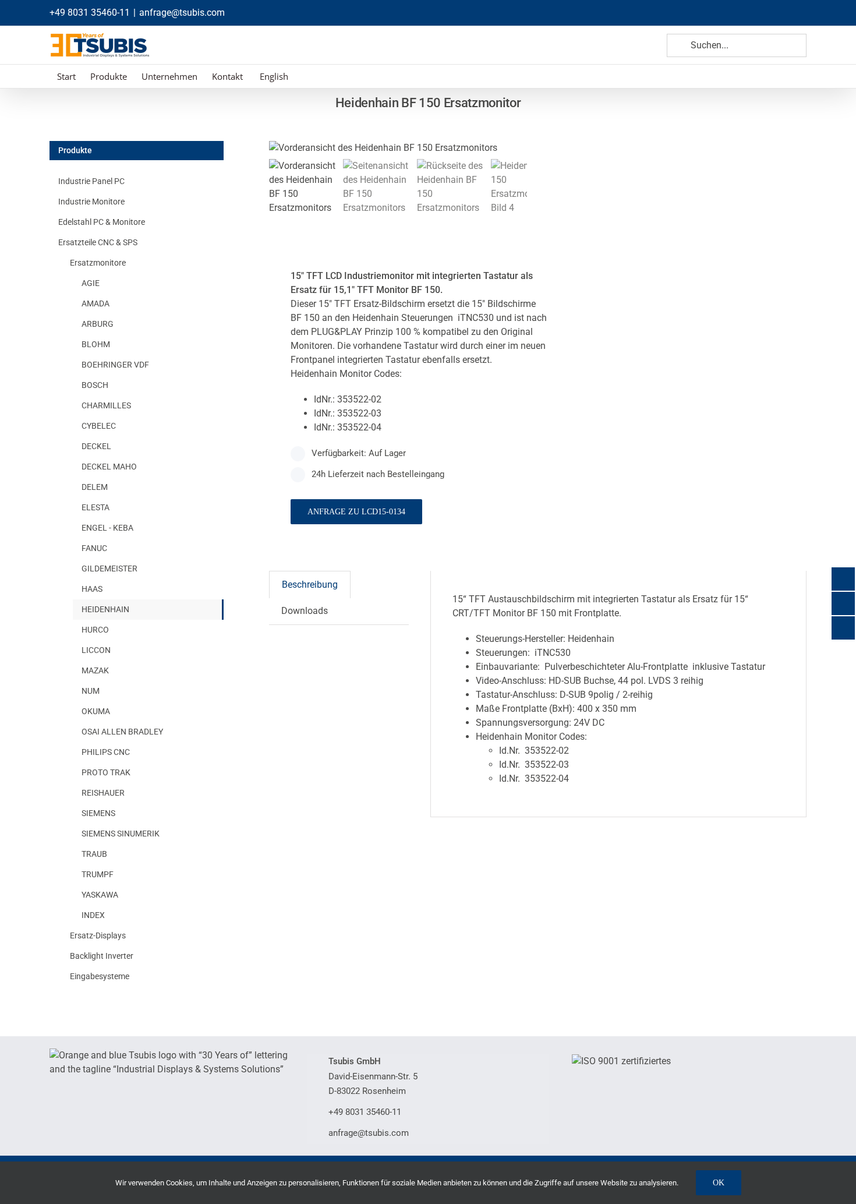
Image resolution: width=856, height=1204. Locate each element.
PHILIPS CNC (106, 752)
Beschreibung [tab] (310, 584)
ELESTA (95, 507)
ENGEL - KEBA (107, 527)
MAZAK (95, 670)
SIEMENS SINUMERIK (121, 833)
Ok (718, 1182)
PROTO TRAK (106, 772)
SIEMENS (98, 813)
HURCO (95, 629)
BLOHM (96, 344)
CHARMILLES (106, 405)
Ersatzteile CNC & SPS (97, 242)
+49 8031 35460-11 (89, 12)
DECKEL (96, 446)
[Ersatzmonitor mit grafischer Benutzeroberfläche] (414, 148)
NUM (91, 690)
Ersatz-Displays (98, 935)
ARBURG (98, 324)
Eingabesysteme (99, 976)
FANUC (94, 548)
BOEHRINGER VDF (115, 364)
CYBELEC (99, 425)
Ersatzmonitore (98, 262)
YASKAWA (100, 894)
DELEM (95, 487)
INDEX (93, 915)
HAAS (92, 589)
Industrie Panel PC (91, 181)
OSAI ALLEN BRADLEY (122, 731)
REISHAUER (103, 792)
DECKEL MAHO (109, 466)
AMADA (95, 303)
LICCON (96, 650)
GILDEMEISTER (109, 568)
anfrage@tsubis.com (182, 12)
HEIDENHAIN (105, 609)
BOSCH (95, 385)
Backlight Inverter (101, 956)
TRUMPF (98, 874)
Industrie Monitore (91, 201)
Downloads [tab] (304, 610)
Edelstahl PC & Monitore (101, 222)
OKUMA (96, 711)
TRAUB (94, 854)
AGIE (91, 283)
